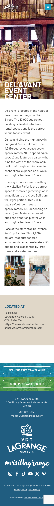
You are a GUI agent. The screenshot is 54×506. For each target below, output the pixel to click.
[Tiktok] (24, 474)
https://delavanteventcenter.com (24, 324)
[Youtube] (30, 474)
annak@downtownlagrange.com (23, 327)
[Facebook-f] (17, 474)
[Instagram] (10, 474)
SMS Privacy (34, 489)
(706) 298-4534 (13, 320)
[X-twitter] (37, 474)
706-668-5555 (27, 412)
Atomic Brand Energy (34, 497)
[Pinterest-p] (44, 474)
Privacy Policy (20, 489)
